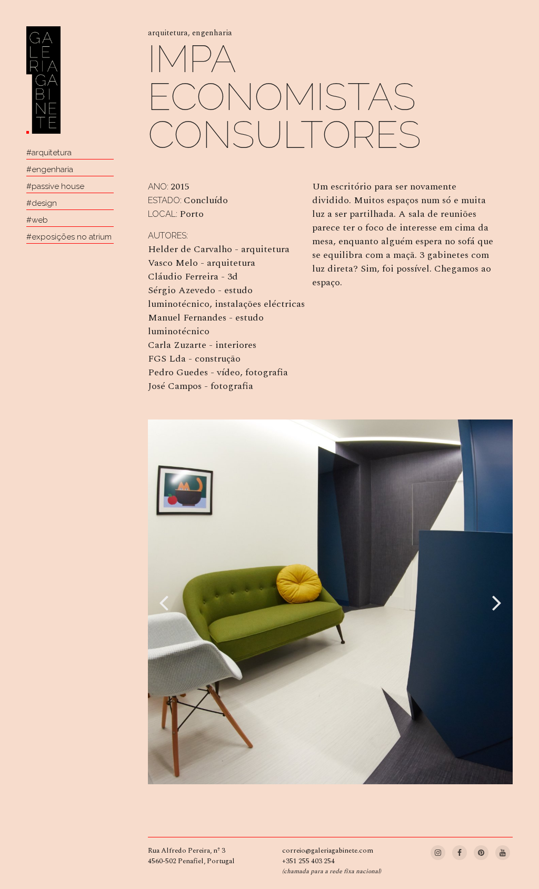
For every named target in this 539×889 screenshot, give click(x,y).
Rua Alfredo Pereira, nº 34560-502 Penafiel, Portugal (191, 855)
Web (40, 220)
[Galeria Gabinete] (43, 80)
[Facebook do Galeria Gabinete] (460, 851)
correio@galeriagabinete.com (327, 850)
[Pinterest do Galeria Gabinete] (482, 851)
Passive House (58, 186)
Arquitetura (52, 152)
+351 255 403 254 (308, 861)
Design (44, 203)
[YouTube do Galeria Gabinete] (503, 851)
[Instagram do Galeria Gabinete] (439, 851)
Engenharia (52, 169)
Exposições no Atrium (72, 237)
